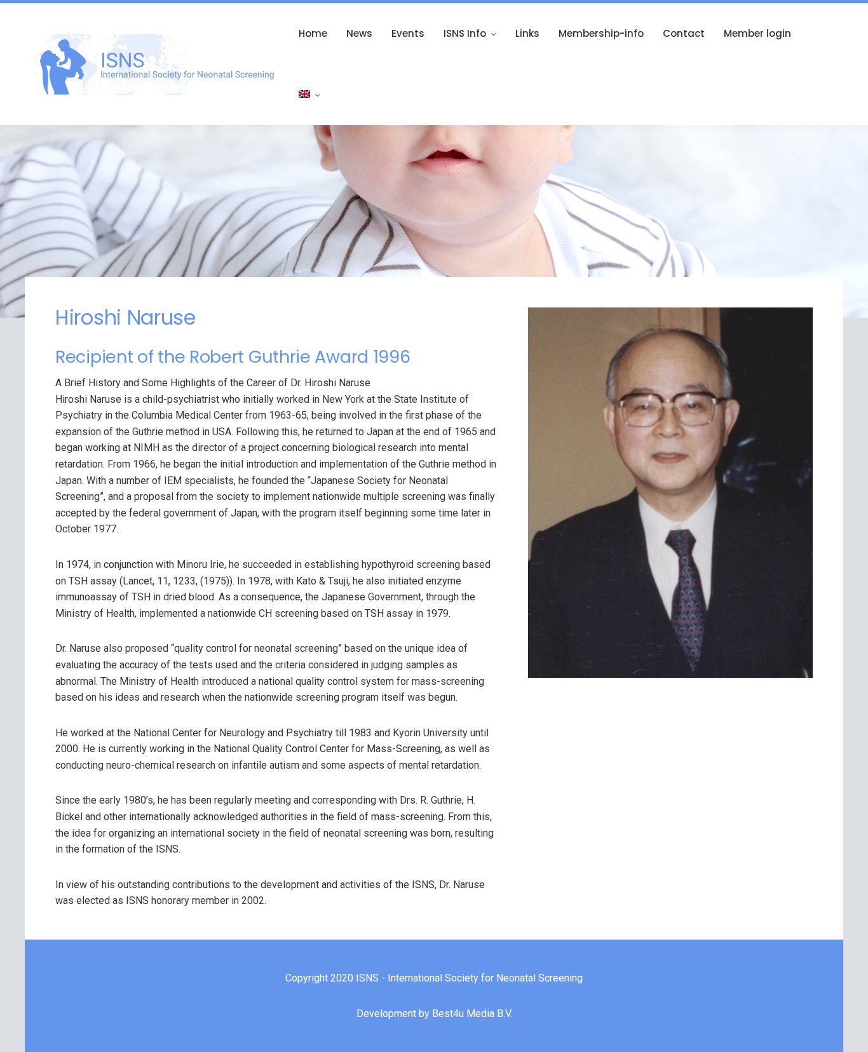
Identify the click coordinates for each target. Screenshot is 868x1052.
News (359, 33)
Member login (757, 33)
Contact (684, 33)
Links (527, 33)
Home (313, 33)
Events (407, 33)
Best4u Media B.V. (472, 1014)
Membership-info (601, 33)
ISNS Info (465, 33)
